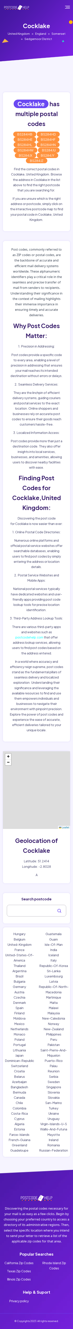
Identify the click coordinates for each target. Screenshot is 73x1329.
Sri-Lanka (54, 971)
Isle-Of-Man (54, 944)
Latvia (53, 981)
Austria (19, 992)
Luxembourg (54, 976)
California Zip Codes (18, 1263)
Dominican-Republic (19, 1061)
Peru (53, 1039)
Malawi (53, 1008)
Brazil (19, 976)
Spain (19, 1008)
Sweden (53, 1082)
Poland (19, 1039)
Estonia (19, 1129)
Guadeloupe (19, 1150)
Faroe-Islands (19, 1135)
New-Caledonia (53, 1018)
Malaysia (53, 1013)
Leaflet (65, 827)
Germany (19, 987)
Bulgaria (19, 981)
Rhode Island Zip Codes (54, 1265)
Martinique (53, 997)
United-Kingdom (19, 944)
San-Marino (53, 1103)
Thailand (19, 966)
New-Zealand (54, 1029)
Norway (53, 1024)
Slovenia (53, 1092)
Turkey (53, 1108)
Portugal (19, 1045)
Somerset (58, 33)
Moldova (19, 1018)
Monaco (19, 1034)
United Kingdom (19, 33)
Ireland (53, 1140)
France (19, 950)
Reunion (54, 1071)
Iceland (53, 955)
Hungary (19, 934)
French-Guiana (19, 1140)
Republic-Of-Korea (53, 966)
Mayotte (53, 1135)
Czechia (19, 997)
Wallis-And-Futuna (53, 1129)
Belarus (19, 1076)
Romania (53, 1145)
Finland (19, 1013)
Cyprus (19, 1119)
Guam (53, 939)
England (40, 33)
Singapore (53, 1087)
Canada (19, 1097)
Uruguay (53, 1119)
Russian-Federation (53, 1150)
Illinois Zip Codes (19, 1279)
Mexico (19, 1024)
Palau (53, 1066)
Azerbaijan (19, 1082)
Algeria (19, 1124)
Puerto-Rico (54, 1061)
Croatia (19, 1071)
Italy (53, 960)
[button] (8, 756)
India (53, 950)
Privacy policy (19, 1301)
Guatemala (54, 934)
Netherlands (19, 1029)
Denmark (19, 1003)
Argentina (19, 971)
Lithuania (19, 1050)
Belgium (19, 939)
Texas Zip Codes (19, 1271)
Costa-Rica (19, 1113)
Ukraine (53, 1113)
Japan (19, 1055)
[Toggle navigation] (70, 7)
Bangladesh (19, 1087)
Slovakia (54, 1097)
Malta (54, 1003)
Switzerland (19, 1066)
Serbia (53, 1076)
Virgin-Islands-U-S (53, 1124)
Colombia (19, 1108)
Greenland (19, 1145)
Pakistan (53, 1045)
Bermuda (19, 1092)
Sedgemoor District (38, 39)
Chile (19, 1103)
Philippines (53, 1034)
